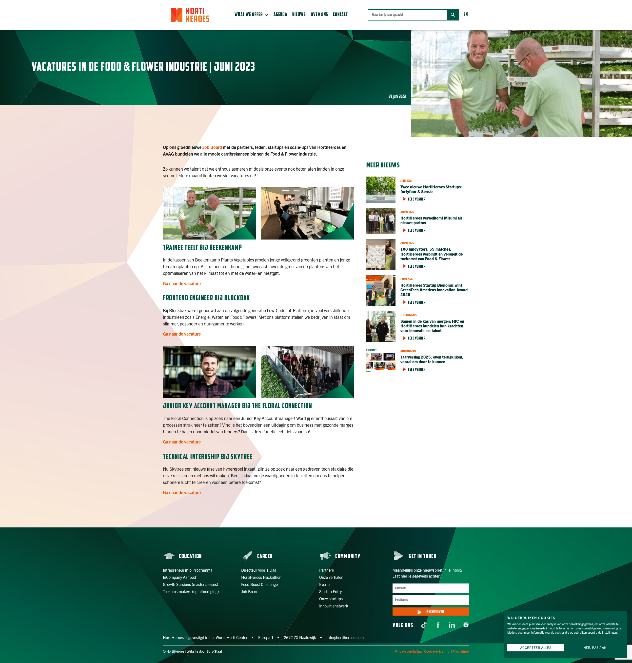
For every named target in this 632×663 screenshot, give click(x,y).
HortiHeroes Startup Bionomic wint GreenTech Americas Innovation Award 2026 (434, 289)
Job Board (212, 147)
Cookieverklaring (436, 651)
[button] (251, 15)
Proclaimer (461, 651)
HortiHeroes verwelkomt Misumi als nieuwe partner (431, 220)
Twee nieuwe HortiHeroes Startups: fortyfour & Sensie (431, 189)
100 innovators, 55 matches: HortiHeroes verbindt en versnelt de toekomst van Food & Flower (431, 253)
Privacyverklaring (408, 651)
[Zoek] (452, 15)
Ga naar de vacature (182, 283)
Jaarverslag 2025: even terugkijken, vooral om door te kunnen (431, 359)
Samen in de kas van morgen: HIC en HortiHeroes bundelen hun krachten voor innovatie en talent (432, 326)
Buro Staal (214, 651)
